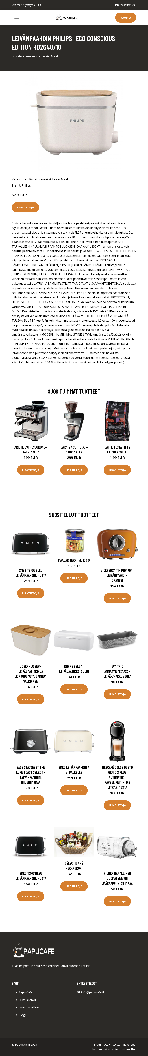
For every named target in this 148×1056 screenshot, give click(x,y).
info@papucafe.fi (125, 5)
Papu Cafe (25, 992)
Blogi (22, 1015)
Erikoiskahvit (27, 1000)
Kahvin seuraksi (27, 56)
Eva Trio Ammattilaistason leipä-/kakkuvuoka (117, 671)
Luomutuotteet (29, 1007)
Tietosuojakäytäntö (104, 1049)
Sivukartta (128, 1049)
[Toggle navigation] (16, 17)
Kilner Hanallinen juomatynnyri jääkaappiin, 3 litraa (117, 878)
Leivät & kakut (52, 56)
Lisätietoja (25, 207)
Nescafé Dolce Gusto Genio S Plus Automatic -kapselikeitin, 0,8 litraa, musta (117, 777)
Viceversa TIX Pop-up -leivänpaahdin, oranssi (117, 575)
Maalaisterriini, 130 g (74, 560)
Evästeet (129, 1045)
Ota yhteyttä (112, 1045)
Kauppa (125, 17)
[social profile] (39, 4)
